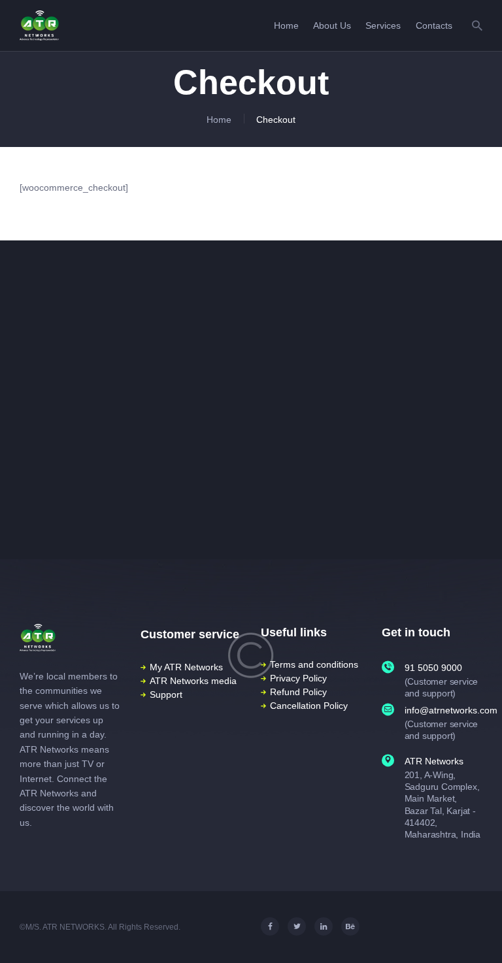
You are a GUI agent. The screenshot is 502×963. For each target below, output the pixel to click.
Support (166, 694)
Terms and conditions (314, 664)
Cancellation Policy (309, 705)
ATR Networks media (193, 681)
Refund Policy (298, 692)
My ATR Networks (186, 667)
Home (219, 119)
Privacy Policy (298, 678)
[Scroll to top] (481, 934)
